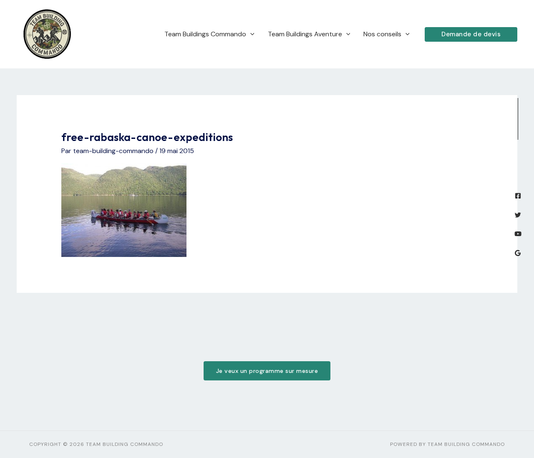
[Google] (518, 253)
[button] (471, 34)
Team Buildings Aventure (305, 34)
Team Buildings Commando (205, 34)
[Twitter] (518, 215)
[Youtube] (518, 234)
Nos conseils (382, 34)
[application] (250, 34)
